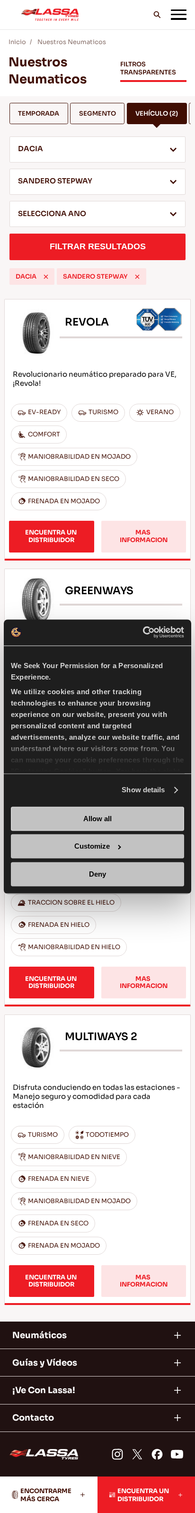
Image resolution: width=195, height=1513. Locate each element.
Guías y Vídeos (44, 1363)
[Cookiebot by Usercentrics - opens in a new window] (142, 632)
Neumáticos (39, 1335)
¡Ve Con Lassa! (43, 1390)
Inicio (17, 42)
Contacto (33, 1418)
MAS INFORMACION (144, 536)
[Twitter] (137, 1454)
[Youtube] (176, 1454)
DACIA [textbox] (30, 149)
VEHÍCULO (156, 113)
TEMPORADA (38, 113)
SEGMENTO (97, 113)
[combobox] (97, 149)
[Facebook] (157, 1454)
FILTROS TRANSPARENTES (148, 68)
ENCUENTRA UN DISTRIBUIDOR (51, 536)
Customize (92, 847)
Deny (97, 874)
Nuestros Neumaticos (71, 42)
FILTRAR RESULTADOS (98, 246)
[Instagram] (117, 1454)
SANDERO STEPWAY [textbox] (55, 181)
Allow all (97, 819)
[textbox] (97, 214)
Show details (143, 790)
